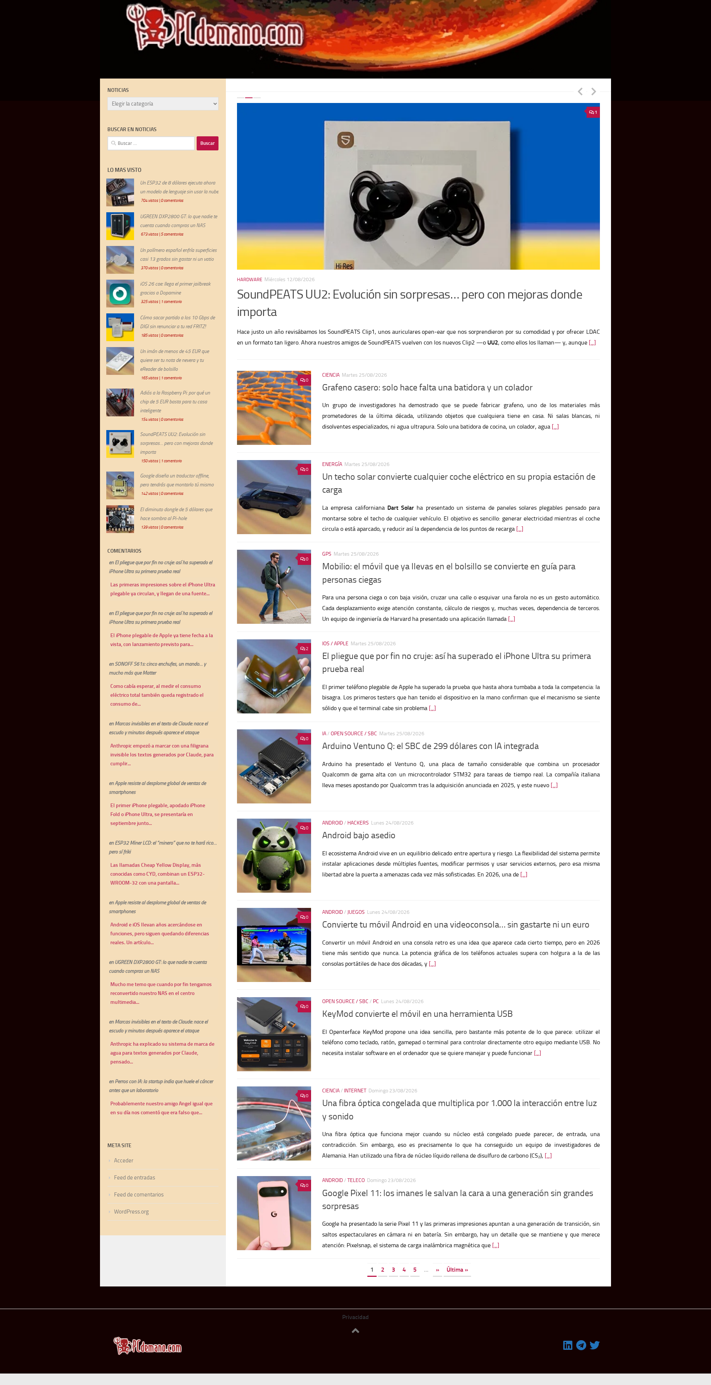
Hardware (255, 279)
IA (324, 732)
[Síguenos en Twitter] (595, 1344)
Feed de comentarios (139, 1194)
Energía (332, 463)
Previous (580, 91)
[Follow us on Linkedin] (568, 1344)
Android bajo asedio (358, 834)
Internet (355, 1089)
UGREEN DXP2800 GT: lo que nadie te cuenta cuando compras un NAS (418, 294)
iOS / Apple (335, 642)
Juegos (356, 911)
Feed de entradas (134, 1177)
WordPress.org (131, 1211)
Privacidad (355, 1315)
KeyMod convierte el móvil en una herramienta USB (417, 1012)
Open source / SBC (354, 732)
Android (332, 821)
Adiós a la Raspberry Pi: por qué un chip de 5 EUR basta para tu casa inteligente (175, 402)
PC (376, 1000)
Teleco (356, 1179)
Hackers (358, 821)
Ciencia (331, 373)
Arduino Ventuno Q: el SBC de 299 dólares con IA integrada (430, 744)
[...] (581, 325)
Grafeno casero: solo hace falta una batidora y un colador (427, 386)
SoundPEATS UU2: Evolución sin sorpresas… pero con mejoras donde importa (176, 443)
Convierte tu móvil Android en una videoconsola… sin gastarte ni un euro (456, 923)
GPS (326, 552)
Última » (457, 1268)
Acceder (123, 1160)
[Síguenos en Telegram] (581, 1344)
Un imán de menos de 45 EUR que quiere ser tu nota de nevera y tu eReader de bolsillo (174, 360)
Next (593, 91)
